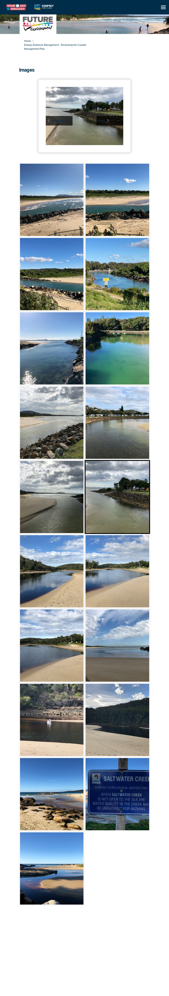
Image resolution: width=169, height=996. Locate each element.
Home (27, 41)
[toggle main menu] (163, 7)
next (102, 120)
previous (58, 120)
